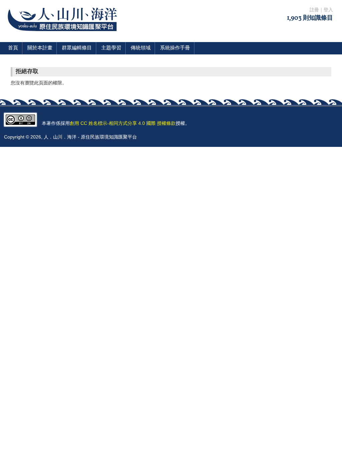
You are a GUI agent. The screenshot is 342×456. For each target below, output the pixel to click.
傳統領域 (141, 48)
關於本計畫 (39, 48)
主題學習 (111, 48)
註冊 (314, 10)
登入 (328, 10)
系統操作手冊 (175, 48)
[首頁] (63, 35)
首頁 (13, 48)
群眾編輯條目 (77, 48)
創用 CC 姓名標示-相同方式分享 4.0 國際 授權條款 (123, 123)
